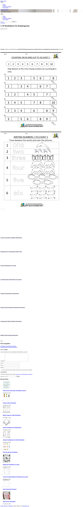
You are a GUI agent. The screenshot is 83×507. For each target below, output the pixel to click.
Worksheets (2, 22)
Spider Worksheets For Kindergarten (12, 427)
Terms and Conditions (7, 6)
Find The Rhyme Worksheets (10, 452)
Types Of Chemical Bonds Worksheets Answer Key (15, 476)
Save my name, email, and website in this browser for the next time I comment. (17, 369)
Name (2, 363)
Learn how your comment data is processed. (23, 374)
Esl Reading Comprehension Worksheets (8, 346)
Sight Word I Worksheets (9, 501)
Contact (4, 5)
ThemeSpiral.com (25, 505)
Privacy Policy (6, 7)
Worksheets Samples (4, 9)
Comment (2, 360)
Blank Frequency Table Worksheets (12, 415)
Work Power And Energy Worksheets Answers (14, 390)
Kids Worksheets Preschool (9, 489)
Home (4, 4)
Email (1, 365)
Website (2, 367)
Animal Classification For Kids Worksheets (13, 439)
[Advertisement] (36, 38)
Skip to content (3, 1)
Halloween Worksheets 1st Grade (11, 464)
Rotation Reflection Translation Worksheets (8, 347)
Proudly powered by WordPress (6, 505)
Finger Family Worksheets (9, 403)
